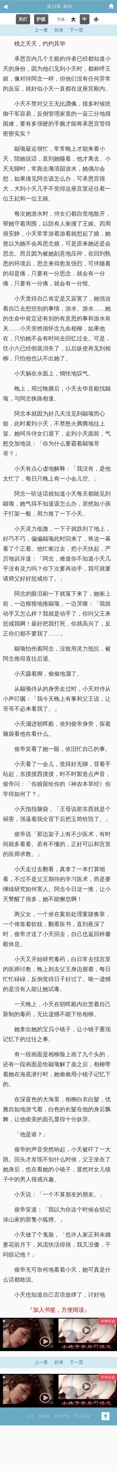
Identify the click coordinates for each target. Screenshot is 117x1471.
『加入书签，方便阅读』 (58, 1310)
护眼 (41, 19)
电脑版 (45, 1416)
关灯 (23, 19)
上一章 (41, 30)
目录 (58, 30)
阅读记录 (82, 1416)
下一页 (76, 30)
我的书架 (62, 1416)
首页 (31, 1416)
